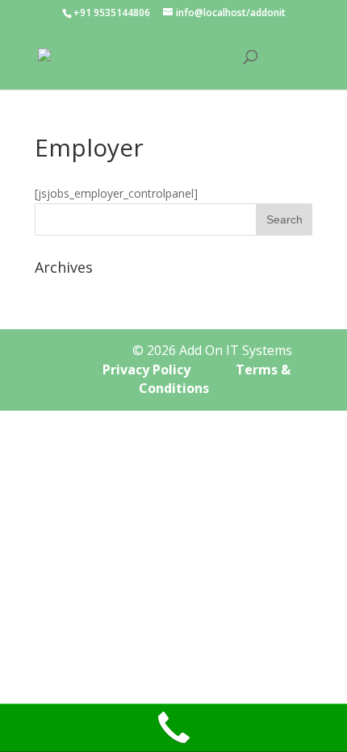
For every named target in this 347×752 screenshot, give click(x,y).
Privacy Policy (148, 369)
